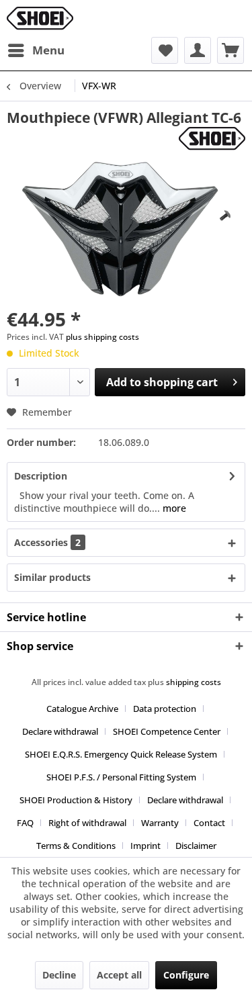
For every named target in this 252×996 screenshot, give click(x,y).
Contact (209, 823)
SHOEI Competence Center (166, 731)
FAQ (25, 823)
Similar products (52, 577)
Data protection (164, 709)
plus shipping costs (102, 337)
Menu (48, 50)
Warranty (160, 823)
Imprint (145, 846)
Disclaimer (195, 846)
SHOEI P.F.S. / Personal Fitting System (121, 777)
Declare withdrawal (60, 731)
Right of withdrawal (87, 823)
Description (40, 475)
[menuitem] (35, 50)
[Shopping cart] (230, 50)
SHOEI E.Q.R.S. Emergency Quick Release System (121, 754)
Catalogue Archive (82, 709)
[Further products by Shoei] (212, 138)
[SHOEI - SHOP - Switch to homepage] (40, 18)
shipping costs (193, 682)
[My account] (197, 50)
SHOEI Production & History (75, 800)
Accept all (119, 974)
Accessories (47, 542)
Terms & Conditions (76, 846)
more (173, 508)
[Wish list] (164, 50)
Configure (186, 974)
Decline (59, 974)
